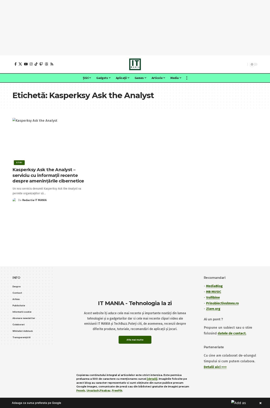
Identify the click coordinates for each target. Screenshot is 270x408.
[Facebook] (15, 64)
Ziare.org (213, 309)
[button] (243, 64)
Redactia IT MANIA (34, 200)
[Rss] (52, 64)
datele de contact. (232, 333)
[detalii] (152, 378)
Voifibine (213, 297)
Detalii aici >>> (215, 367)
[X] (20, 64)
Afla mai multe (135, 339)
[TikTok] (36, 64)
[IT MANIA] (135, 64)
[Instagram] (31, 64)
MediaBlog (214, 286)
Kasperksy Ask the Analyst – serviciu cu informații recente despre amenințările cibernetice (48, 175)
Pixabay (105, 390)
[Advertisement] (135, 27)
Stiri (19, 162)
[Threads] (46, 64)
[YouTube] (26, 64)
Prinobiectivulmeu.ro (222, 303)
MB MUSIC (213, 292)
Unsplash (93, 390)
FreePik (117, 390)
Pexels (80, 390)
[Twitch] (41, 64)
